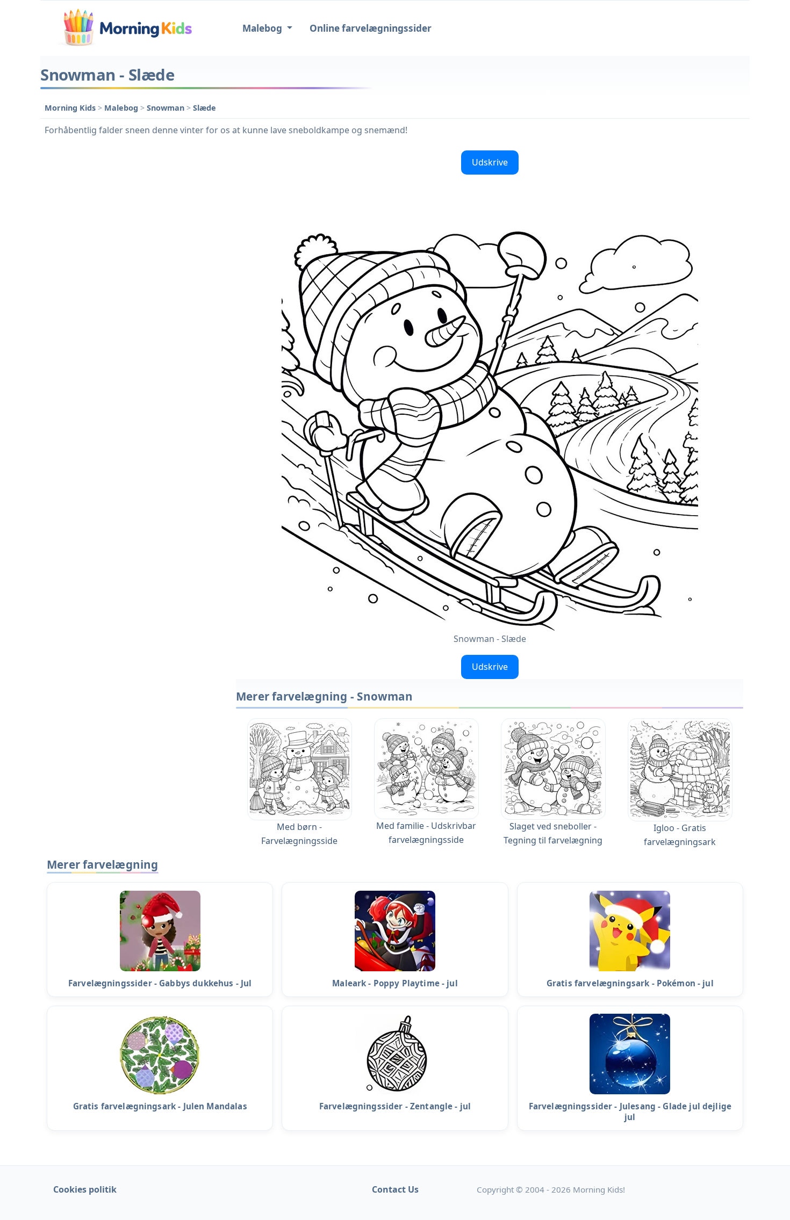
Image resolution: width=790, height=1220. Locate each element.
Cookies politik (85, 1189)
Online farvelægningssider (371, 28)
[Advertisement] (132, 307)
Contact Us (395, 1189)
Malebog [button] (263, 28)
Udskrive (490, 162)
